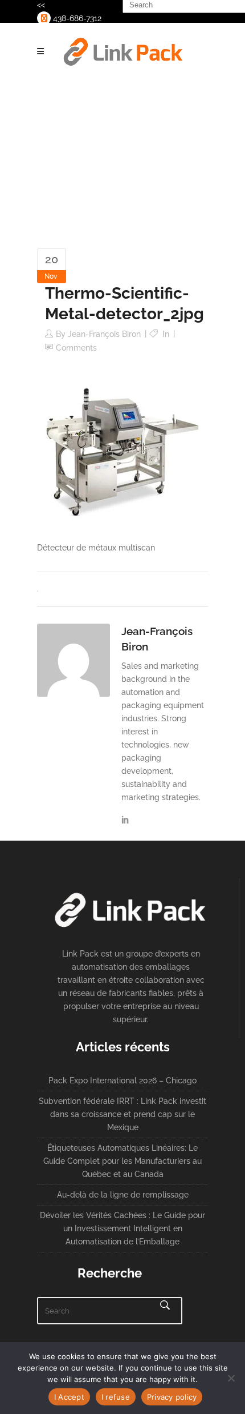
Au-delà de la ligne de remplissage (123, 1194)
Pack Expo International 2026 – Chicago (122, 1080)
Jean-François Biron (104, 334)
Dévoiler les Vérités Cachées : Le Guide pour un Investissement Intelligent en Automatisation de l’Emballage (122, 1228)
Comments (76, 347)
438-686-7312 (76, 18)
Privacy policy (172, 1396)
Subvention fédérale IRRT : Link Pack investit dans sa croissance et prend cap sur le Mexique (122, 1114)
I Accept (69, 1396)
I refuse (115, 1396)
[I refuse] (230, 1378)
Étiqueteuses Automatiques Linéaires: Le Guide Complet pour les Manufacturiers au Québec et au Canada (122, 1161)
